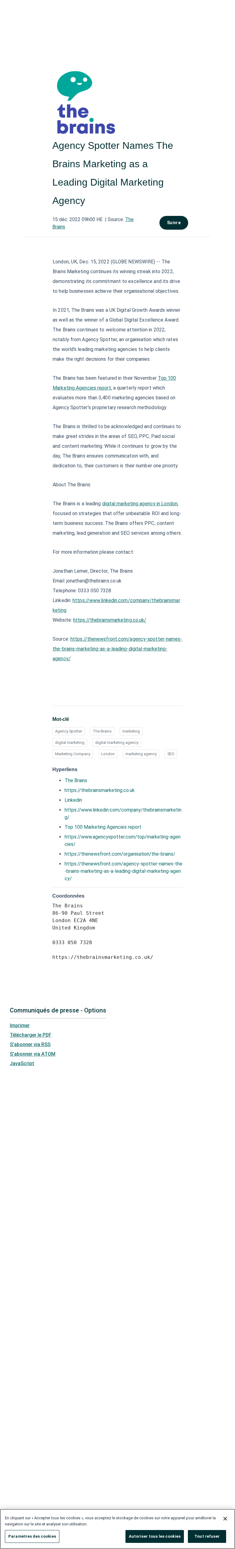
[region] (117, 1529)
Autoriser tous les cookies (155, 1536)
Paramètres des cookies (32, 1536)
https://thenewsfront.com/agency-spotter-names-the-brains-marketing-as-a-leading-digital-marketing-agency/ (117, 648)
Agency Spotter (68, 731)
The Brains (102, 731)
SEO (170, 754)
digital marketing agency (116, 742)
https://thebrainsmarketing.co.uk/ (109, 620)
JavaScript (22, 1063)
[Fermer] (225, 1518)
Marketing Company (72, 754)
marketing (131, 731)
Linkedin (73, 800)
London (108, 754)
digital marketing (69, 742)
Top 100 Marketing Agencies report (103, 827)
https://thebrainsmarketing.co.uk (100, 790)
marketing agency (141, 754)
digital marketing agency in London (139, 504)
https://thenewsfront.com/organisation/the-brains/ (120, 854)
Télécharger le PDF (30, 1035)
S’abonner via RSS (30, 1044)
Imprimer (20, 1025)
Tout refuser (207, 1536)
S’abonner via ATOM (32, 1054)
